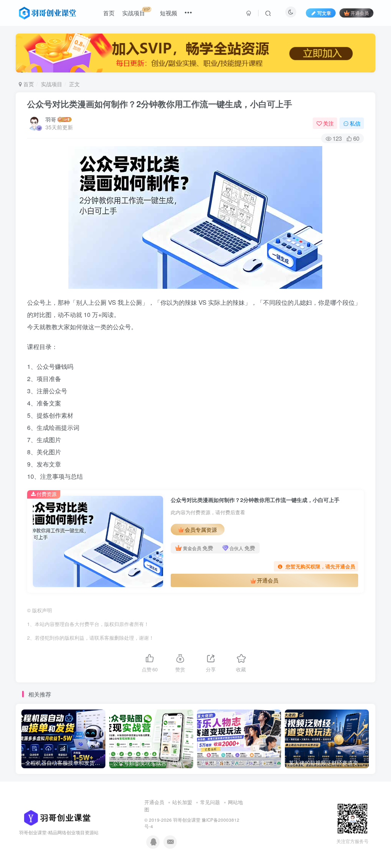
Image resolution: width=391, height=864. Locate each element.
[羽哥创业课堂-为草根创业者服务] (55, 817)
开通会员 (360, 13)
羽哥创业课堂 (186, 820)
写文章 (324, 13)
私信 (355, 123)
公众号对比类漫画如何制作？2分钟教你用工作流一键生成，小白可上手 (159, 104)
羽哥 (50, 119)
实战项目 (51, 84)
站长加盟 (182, 802)
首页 (28, 84)
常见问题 (210, 802)
